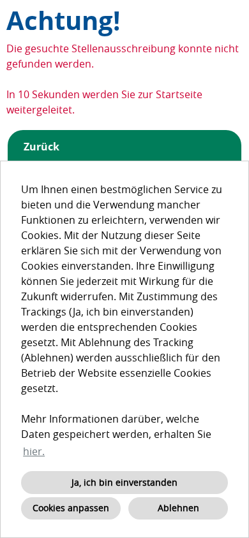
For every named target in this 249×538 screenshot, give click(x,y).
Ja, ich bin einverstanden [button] (124, 482)
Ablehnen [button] (178, 508)
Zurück (41, 147)
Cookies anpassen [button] (71, 508)
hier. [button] (34, 451)
